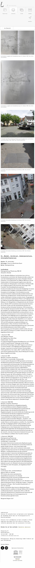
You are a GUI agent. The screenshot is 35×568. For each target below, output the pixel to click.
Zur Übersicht (7, 28)
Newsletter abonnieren (24, 527)
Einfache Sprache (17, 560)
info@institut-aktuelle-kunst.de (9, 535)
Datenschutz (20, 548)
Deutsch (18, 558)
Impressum (14, 548)
